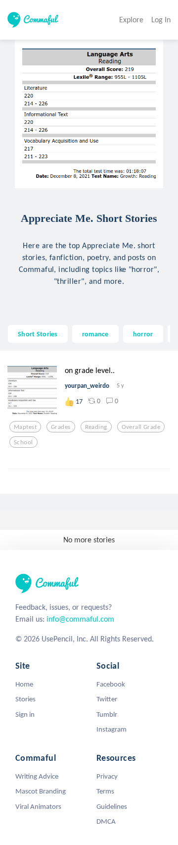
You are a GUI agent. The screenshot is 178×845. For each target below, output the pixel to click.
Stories (25, 698)
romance (95, 333)
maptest (25, 426)
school (23, 442)
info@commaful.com (80, 619)
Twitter (106, 698)
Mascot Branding (40, 791)
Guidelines (111, 806)
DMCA (106, 821)
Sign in (25, 714)
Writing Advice (36, 776)
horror (143, 333)
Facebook (110, 684)
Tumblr (106, 714)
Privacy (107, 776)
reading (96, 426)
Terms (105, 791)
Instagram (111, 729)
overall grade (141, 426)
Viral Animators (38, 806)
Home (24, 684)
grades (61, 426)
